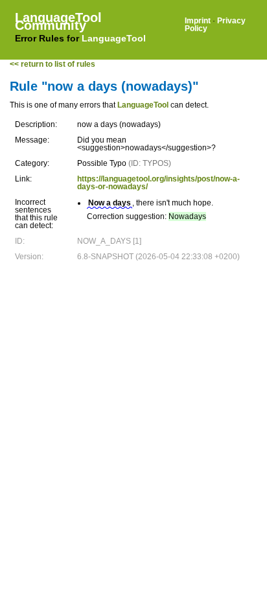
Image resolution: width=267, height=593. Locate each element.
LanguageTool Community (58, 21)
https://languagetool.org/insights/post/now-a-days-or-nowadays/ (158, 182)
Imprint (198, 20)
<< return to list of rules (52, 64)
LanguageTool (114, 38)
